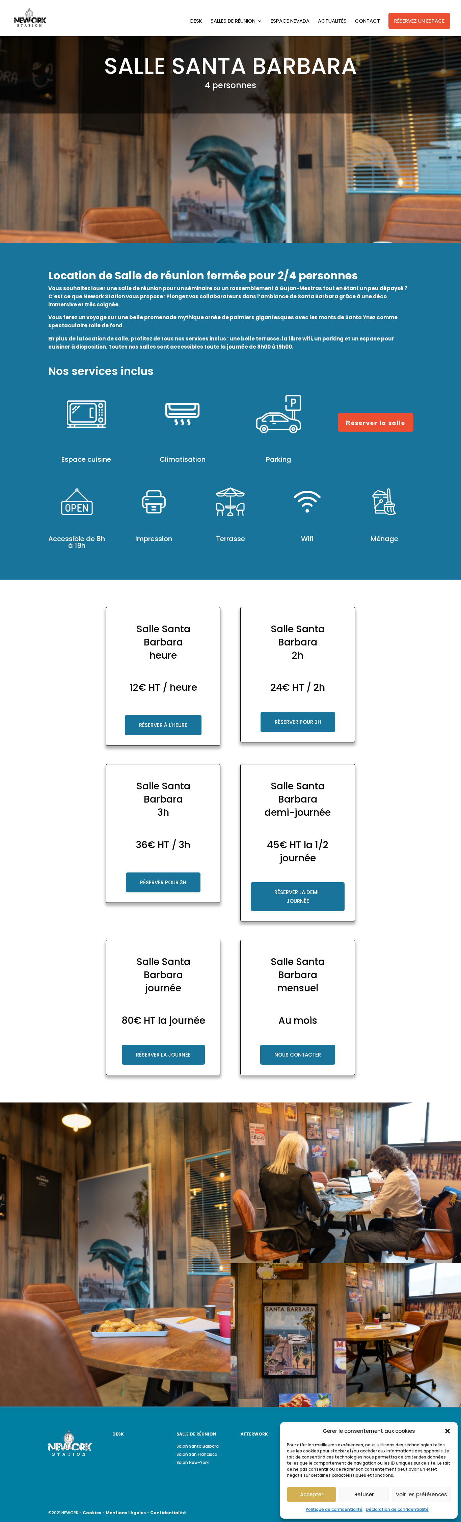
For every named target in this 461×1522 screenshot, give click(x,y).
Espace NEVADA (290, 21)
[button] (447, 1431)
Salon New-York (193, 1462)
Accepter (311, 1494)
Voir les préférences (421, 1494)
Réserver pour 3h (163, 882)
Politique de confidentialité (334, 1509)
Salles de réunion (233, 21)
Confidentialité (168, 1513)
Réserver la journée (163, 1054)
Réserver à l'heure (163, 725)
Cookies (92, 1513)
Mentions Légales (126, 1513)
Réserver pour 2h (298, 722)
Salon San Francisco (197, 1454)
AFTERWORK (254, 1434)
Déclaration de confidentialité (397, 1509)
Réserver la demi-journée (297, 897)
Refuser (364, 1494)
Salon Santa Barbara (198, 1446)
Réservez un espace (419, 20)
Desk (196, 21)
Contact (367, 21)
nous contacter (297, 1054)
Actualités (332, 21)
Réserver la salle (375, 422)
